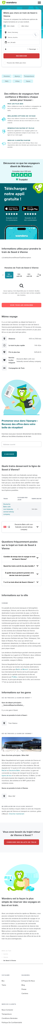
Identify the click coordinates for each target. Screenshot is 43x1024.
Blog (23, 985)
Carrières (25, 993)
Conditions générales (9, 1018)
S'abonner (9, 454)
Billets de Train (6, 951)
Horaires (7, 76)
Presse (24, 989)
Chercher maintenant (16, 814)
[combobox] (21, 32)
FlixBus (14, 677)
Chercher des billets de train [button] (21, 842)
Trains (4, 985)
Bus (3, 981)
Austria (5, 954)
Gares (28, 81)
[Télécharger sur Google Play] (30, 208)
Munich (25, 669)
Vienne (5, 957)
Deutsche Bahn (14, 770)
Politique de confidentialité (12, 1022)
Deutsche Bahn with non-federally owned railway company (8, 509)
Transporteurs (29, 76)
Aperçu (17, 76)
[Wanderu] (9, 2)
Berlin (18, 669)
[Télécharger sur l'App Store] (11, 208)
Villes (17, 81)
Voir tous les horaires (21, 305)
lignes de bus (6, 775)
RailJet (4, 770)
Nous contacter (7, 1010)
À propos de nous (28, 981)
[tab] (10, 27)
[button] (39, 3)
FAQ (6, 81)
